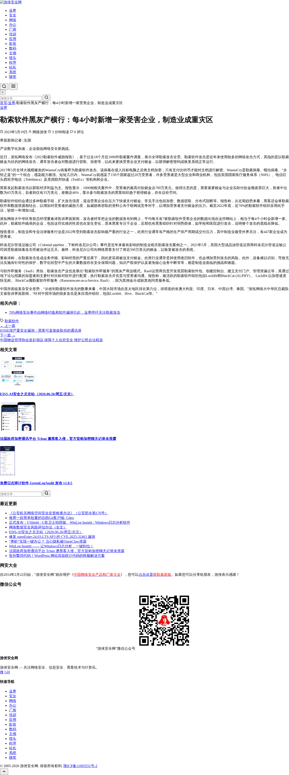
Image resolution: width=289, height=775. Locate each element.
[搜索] (4, 86)
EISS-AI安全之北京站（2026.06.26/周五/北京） (37, 394)
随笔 (12, 77)
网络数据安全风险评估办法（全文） (38, 527)
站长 (12, 67)
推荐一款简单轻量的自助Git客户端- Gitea (41, 518)
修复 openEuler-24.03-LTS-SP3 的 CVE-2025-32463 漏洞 (52, 537)
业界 (12, 10)
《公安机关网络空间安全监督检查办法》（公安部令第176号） (58, 513)
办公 (12, 25)
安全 (12, 15)
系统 (12, 72)
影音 (12, 44)
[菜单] (13, 86)
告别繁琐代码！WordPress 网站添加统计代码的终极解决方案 (57, 556)
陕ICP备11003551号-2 (80, 766)
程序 (12, 62)
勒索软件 (12, 321)
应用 (12, 39)
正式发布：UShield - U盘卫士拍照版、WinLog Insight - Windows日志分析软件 (69, 522)
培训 (12, 34)
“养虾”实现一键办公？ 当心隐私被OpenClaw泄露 (47, 541)
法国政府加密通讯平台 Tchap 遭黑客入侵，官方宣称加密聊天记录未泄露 (58, 439)
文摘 (12, 53)
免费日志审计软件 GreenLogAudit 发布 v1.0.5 (36, 483)
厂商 (12, 29)
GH (7, 672)
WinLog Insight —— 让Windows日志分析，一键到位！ (51, 546)
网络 (12, 20)
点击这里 (155, 574)
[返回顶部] (4, 771)
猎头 (12, 58)
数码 (12, 48)
